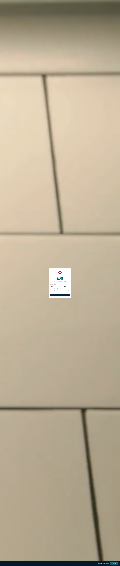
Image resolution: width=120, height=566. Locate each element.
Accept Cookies (114, 563)
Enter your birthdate (53, 284)
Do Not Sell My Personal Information (103, 563)
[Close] (118, 563)
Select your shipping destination (55, 288)
